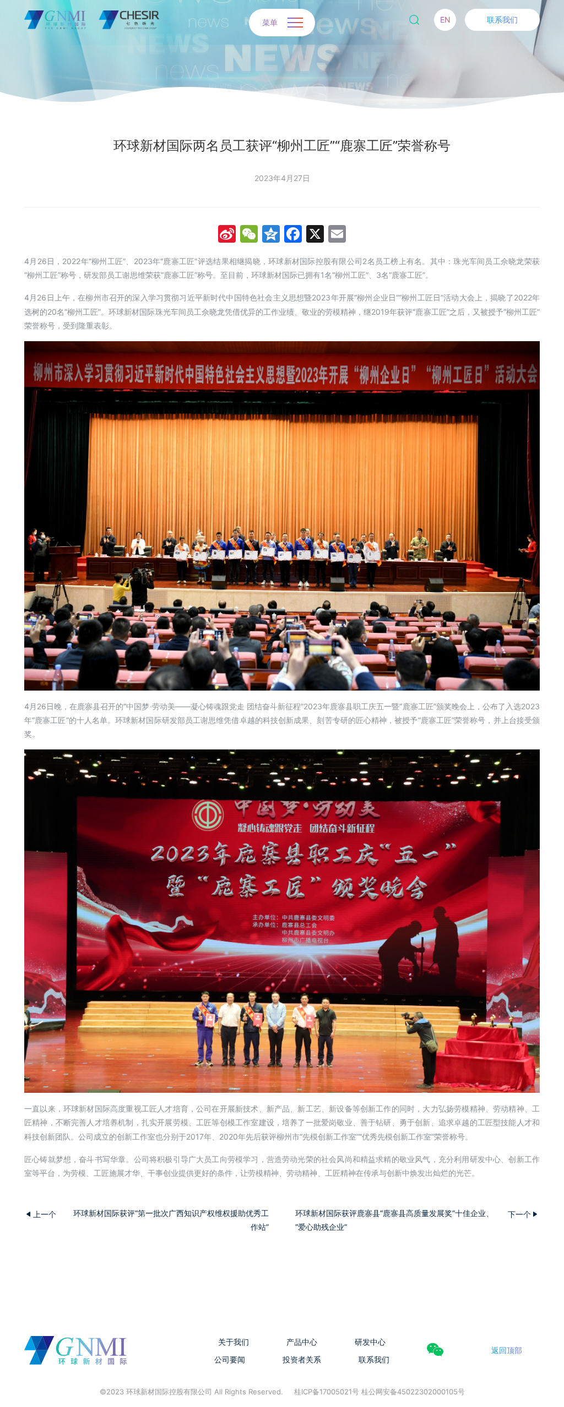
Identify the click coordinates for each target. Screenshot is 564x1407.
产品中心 (301, 1341)
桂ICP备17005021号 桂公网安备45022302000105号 (379, 1391)
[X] (315, 235)
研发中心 (370, 1341)
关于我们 (233, 1341)
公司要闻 (229, 1359)
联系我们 (502, 19)
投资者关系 (302, 1359)
